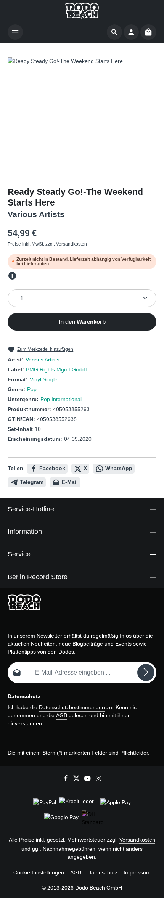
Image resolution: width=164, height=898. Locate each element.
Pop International (61, 399)
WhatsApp (118, 468)
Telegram (31, 482)
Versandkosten (137, 840)
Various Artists (42, 360)
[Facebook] (67, 779)
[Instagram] (98, 779)
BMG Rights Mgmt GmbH (56, 369)
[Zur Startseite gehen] (81, 11)
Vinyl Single (44, 379)
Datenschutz (102, 872)
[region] (82, 114)
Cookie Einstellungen (38, 872)
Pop (32, 389)
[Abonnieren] (145, 672)
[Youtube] (88, 779)
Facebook (52, 468)
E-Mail (70, 482)
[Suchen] (114, 32)
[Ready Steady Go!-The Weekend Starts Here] (82, 114)
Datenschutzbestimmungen (72, 707)
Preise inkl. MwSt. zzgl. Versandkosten (47, 244)
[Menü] (15, 32)
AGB (61, 715)
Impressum (137, 872)
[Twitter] (77, 779)
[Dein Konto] (131, 32)
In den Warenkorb (82, 322)
